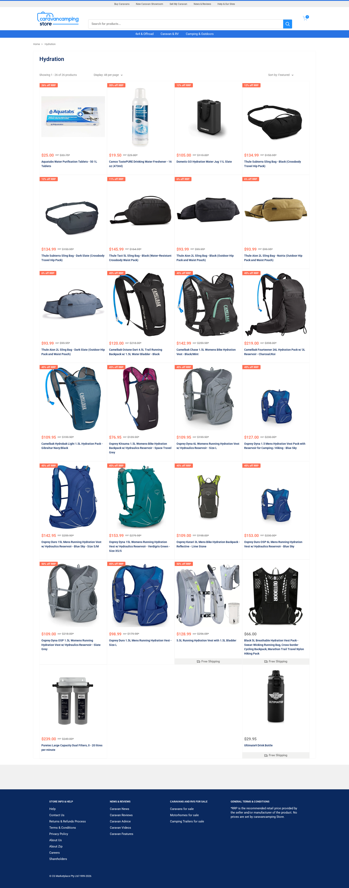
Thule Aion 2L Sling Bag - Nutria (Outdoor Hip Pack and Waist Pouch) (273, 258)
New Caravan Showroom (149, 4)
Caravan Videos (120, 827)
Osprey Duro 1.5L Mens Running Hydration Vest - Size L (140, 642)
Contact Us (56, 815)
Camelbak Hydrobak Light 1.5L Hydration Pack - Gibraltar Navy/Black (72, 446)
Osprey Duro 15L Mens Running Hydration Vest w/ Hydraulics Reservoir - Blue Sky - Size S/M (71, 544)
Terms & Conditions (62, 827)
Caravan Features (121, 834)
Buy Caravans (121, 4)
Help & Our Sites (226, 4)
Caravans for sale (182, 809)
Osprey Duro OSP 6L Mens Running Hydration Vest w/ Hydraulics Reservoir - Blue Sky (273, 544)
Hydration (50, 44)
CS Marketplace (61, 876)
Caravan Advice (120, 821)
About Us (55, 840)
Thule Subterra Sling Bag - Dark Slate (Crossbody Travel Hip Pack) (72, 258)
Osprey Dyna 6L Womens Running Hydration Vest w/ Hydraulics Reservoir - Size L (208, 446)
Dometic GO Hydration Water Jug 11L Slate (204, 161)
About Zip (55, 846)
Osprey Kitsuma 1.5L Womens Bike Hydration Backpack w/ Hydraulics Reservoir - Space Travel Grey (140, 448)
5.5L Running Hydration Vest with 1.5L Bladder (206, 640)
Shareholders (58, 859)
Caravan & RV (170, 34)
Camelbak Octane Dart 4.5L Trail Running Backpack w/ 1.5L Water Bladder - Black (135, 352)
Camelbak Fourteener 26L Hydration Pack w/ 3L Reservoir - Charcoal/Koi (274, 352)
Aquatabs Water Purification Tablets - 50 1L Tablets (69, 164)
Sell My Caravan (178, 4)
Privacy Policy (58, 834)
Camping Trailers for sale (187, 821)
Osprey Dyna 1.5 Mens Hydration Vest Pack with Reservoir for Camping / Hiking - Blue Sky (274, 446)
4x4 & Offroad (144, 34)
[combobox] (185, 24)
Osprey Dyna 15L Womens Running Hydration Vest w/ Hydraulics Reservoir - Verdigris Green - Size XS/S (139, 546)
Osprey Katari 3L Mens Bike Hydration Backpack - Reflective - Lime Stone (208, 544)
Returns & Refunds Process (67, 821)
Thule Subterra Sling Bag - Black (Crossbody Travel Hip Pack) (272, 164)
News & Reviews (202, 4)
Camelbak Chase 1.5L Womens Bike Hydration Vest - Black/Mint (206, 352)
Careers (54, 853)
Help (52, 809)
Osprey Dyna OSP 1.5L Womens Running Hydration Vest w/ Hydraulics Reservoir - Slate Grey (71, 645)
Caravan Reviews (121, 815)
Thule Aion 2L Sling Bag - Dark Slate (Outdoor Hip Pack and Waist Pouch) (73, 352)
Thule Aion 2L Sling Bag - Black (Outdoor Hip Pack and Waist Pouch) (205, 258)
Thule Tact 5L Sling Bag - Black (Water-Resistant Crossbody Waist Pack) (140, 258)
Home (36, 44)
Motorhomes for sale (184, 815)
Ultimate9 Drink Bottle (258, 745)
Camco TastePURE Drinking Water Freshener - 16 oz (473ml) (140, 164)
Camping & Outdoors (200, 34)
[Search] (287, 24)
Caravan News (119, 809)
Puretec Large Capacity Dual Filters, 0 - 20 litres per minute (71, 747)
